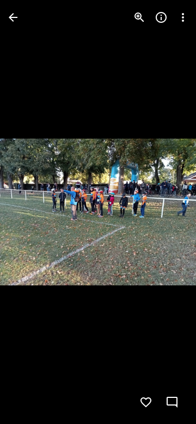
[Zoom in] (139, 17)
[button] (30, 212)
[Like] (145, 402)
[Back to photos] (13, 17)
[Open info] (161, 17)
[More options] (183, 17)
